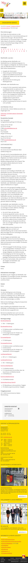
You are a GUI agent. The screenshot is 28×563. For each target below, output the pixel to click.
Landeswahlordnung (6, 360)
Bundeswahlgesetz (6, 320)
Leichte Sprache (23, 561)
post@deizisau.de (8, 413)
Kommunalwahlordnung (7, 376)
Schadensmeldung (7, 553)
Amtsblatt (2, 15)
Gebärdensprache (15, 561)
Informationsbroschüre (8, 539)
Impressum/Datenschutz (13, 559)
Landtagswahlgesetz (6, 354)
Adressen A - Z (6, 551)
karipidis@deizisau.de (10, 140)
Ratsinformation (6, 547)
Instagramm (2, 10)
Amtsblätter (5, 545)
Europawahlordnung (6, 343)
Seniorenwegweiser (7, 543)
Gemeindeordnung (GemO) (8, 382)
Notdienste (5, 549)
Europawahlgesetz (6, 337)
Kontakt (12, 558)
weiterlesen (22, 496)
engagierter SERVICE (15, 26)
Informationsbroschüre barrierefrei (11, 541)
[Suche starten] (25, 15)
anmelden (26, 15)
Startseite (6, 5)
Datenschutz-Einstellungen (21, 558)
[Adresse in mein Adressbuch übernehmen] (18, 408)
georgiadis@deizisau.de (10, 128)
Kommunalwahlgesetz (7, 365)
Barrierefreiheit (24, 559)
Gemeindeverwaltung (5, 28)
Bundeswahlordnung (6, 326)
